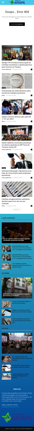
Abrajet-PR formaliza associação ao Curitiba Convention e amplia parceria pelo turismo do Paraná (17, 65)
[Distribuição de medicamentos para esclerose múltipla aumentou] (17, 81)
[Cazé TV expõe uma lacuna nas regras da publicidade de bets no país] (6, 321)
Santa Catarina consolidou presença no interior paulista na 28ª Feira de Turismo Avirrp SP (16, 145)
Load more (16, 209)
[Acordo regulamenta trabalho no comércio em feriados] (6, 304)
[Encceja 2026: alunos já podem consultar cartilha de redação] (6, 368)
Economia (4, 113)
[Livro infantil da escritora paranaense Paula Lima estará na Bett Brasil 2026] (6, 266)
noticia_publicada (6, 69)
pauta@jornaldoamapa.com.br (10, 407)
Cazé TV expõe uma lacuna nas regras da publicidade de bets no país (21, 320)
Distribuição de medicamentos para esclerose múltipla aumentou (16, 92)
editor (3, 95)
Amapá (3, 59)
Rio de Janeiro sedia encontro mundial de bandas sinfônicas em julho (16, 239)
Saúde (3, 87)
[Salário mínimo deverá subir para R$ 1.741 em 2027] (17, 107)
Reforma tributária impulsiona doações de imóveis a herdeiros (16, 294)
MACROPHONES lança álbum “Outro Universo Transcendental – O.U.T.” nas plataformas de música (22, 248)
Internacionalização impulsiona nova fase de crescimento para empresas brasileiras (16, 173)
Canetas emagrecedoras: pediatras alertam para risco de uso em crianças (16, 201)
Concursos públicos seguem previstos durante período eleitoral (20, 375)
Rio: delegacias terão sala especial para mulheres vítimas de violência (22, 358)
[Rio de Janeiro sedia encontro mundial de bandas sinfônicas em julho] (17, 232)
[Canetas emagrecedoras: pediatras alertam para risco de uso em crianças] (17, 189)
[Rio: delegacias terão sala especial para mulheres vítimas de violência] (6, 359)
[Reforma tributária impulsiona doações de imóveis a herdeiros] (17, 288)
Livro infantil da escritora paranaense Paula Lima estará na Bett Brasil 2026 (21, 265)
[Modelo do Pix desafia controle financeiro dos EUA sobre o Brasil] (6, 312)
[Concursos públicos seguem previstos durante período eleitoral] (6, 376)
